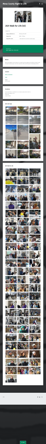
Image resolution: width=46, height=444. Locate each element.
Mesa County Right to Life (15, 4)
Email (6, 77)
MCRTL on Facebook (8, 74)
